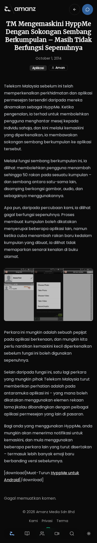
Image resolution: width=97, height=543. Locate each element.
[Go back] (74, 9)
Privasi (47, 520)
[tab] (12, 533)
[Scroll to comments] (87, 9)
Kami (33, 520)
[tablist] (42, 533)
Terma (62, 520)
